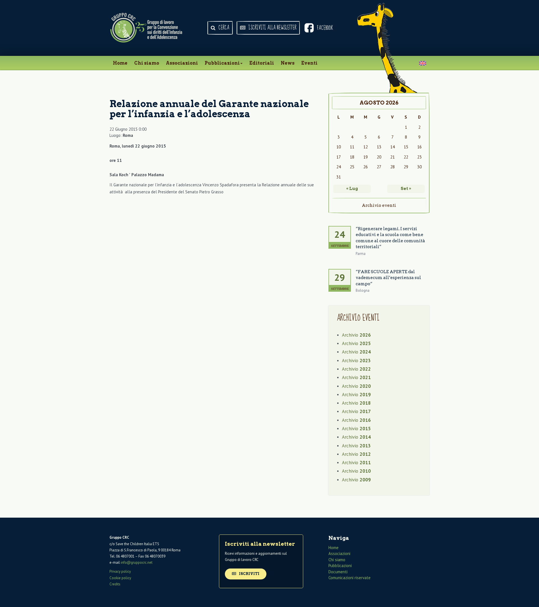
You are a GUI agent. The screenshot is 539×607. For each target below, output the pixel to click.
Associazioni (182, 63)
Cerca (223, 28)
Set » (406, 188)
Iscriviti (248, 574)
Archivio (356, 335)
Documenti (338, 571)
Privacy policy (120, 571)
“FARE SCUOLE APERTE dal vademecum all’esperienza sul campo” (388, 277)
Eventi (309, 63)
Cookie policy (120, 578)
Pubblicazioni (222, 63)
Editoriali (261, 63)
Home (120, 63)
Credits (114, 584)
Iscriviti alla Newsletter (271, 28)
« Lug (352, 188)
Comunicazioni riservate (349, 577)
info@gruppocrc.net (136, 562)
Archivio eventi (379, 205)
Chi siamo (146, 63)
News (287, 63)
